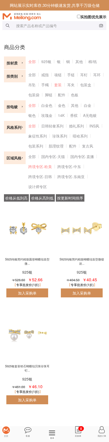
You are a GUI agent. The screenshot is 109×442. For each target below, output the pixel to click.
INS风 (94, 126)
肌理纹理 (56, 146)
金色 (61, 105)
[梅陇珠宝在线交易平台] (56, 16)
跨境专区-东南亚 (71, 176)
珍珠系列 (59, 136)
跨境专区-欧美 (40, 166)
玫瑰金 (46, 115)
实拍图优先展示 (93, 16)
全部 (32, 61)
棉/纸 (92, 61)
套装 (58, 85)
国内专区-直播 (82, 156)
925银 (46, 61)
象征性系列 (37, 136)
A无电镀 (90, 115)
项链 (58, 75)
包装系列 (35, 146)
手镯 (45, 85)
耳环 (97, 75)
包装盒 (85, 85)
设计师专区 (37, 186)
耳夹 (71, 85)
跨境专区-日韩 (40, 176)
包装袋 (33, 95)
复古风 (87, 146)
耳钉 (84, 75)
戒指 (45, 75)
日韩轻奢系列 (52, 126)
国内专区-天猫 (53, 156)
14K (61, 115)
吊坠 (32, 85)
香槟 (74, 115)
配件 (61, 95)
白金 (87, 105)
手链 (71, 75)
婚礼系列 (76, 126)
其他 (79, 61)
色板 (74, 95)
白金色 (46, 105)
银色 (32, 115)
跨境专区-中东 (69, 166)
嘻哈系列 (80, 136)
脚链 (48, 95)
